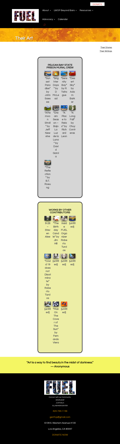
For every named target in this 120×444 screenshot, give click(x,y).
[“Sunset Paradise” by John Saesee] (47, 73)
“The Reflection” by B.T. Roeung (48, 177)
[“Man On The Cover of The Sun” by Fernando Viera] (56, 304)
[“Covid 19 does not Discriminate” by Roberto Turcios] (47, 256)
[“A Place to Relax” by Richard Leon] (64, 107)
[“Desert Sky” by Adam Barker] (72, 73)
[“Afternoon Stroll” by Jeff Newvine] (47, 107)
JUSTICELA (60, 403)
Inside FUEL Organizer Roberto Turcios (64, 237)
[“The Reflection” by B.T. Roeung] (47, 162)
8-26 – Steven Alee (47, 230)
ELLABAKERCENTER (60, 405)
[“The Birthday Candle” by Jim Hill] (56, 218)
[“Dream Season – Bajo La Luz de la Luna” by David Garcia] (56, 107)
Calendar (63, 19)
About (45, 10)
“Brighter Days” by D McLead (56, 88)
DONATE (97, 4)
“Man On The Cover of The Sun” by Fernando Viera (56, 326)
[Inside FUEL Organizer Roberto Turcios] (64, 218)
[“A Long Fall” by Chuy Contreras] (72, 107)
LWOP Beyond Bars (64, 10)
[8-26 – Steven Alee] (47, 218)
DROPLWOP (60, 400)
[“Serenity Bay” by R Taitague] (64, 73)
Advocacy (47, 19)
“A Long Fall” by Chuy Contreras (72, 122)
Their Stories (106, 47)
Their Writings (106, 51)
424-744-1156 (60, 411)
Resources (85, 10)
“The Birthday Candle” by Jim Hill (56, 233)
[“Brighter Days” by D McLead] (56, 73)
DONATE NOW (60, 435)
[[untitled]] (72, 218)
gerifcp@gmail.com (60, 417)
